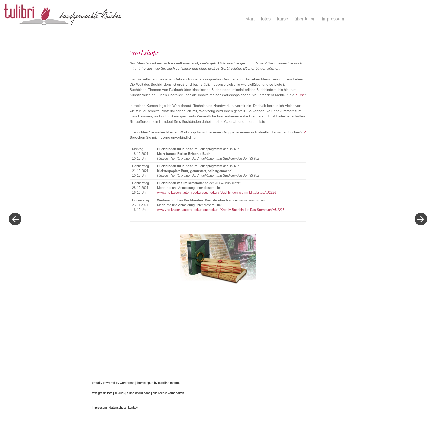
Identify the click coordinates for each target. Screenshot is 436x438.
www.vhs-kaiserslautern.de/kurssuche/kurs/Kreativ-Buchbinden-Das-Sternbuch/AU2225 (220, 210)
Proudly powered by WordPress (113, 383)
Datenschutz (117, 407)
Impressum (333, 18)
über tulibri (305, 18)
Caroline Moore (168, 383)
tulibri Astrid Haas (138, 393)
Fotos (266, 18)
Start (250, 18)
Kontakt (133, 407)
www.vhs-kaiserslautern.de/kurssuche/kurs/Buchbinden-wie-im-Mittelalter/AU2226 (216, 192)
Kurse (282, 18)
